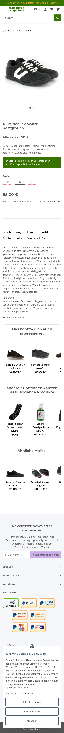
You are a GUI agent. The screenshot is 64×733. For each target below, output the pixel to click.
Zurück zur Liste (12, 30)
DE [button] (36, 9)
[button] (45, 9)
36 (9, 181)
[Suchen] (57, 17)
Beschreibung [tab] (12, 232)
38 (33, 181)
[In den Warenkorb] (5, 41)
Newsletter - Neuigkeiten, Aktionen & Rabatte (32, 2)
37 (21, 181)
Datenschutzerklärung (18, 540)
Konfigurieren (32, 711)
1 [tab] (30, 108)
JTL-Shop (38, 728)
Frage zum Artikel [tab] (39, 232)
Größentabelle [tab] (12, 238)
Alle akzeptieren (32, 702)
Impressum (11, 693)
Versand (56, 201)
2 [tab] (34, 108)
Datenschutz (27, 693)
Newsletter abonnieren (46, 554)
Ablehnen (32, 721)
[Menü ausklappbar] (4, 8)
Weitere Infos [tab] (36, 238)
